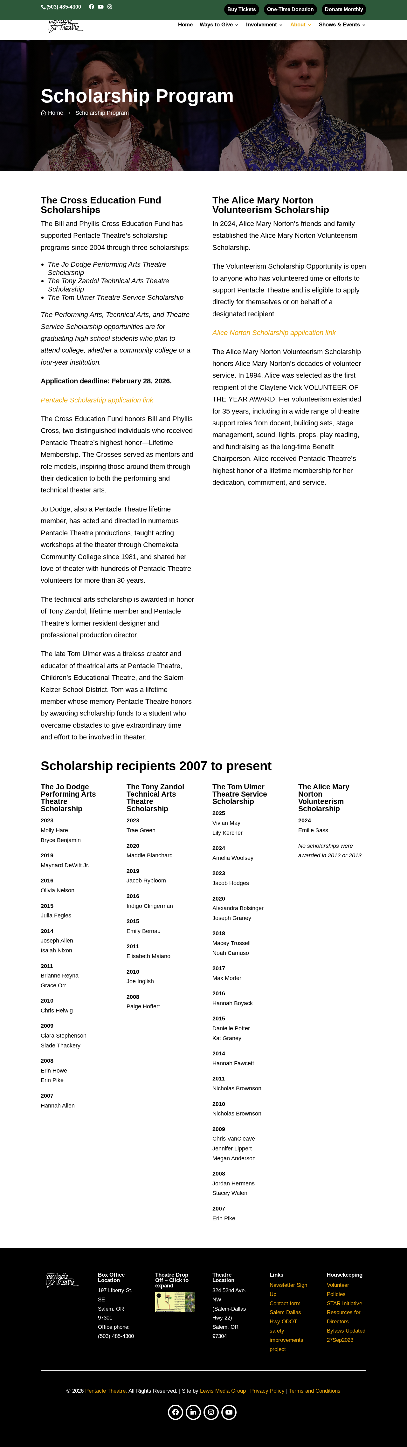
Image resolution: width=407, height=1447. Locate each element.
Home (185, 25)
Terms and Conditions (315, 1391)
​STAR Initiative (344, 1303)
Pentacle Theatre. (105, 1391)
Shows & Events (339, 25)
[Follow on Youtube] (229, 1412)
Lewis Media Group (223, 1391)
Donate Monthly (344, 9)
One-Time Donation (290, 9)
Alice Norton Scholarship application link (274, 333)
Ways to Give (216, 25)
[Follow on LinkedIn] (193, 1412)
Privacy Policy (267, 1391)
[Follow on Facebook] (175, 1412)
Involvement (261, 25)
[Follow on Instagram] (211, 1412)
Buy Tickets (241, 9)
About (298, 25)
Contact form (285, 1303)
